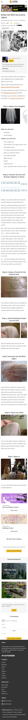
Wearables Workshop (9, 71)
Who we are (5, 693)
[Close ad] (26, 6)
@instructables (8, 701)
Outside (4, 675)
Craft (3, 669)
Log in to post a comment (14, 638)
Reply (14, 630)
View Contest (14, 510)
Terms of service (18, 710)
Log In (14, 610)
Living (3, 673)
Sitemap (4, 691)
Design (3, 667)
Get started (4, 687)
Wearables (22, 20)
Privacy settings (17, 712)
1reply (4, 633)
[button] (2, 2)
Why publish (5, 685)
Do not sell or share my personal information (14, 714)
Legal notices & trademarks (10, 717)
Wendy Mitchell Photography (10, 87)
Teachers (4, 678)
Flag (5, 627)
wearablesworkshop (8, 20)
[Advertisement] (14, 8)
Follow (11, 61)
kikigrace (7, 621)
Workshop (4, 664)
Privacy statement (7, 712)
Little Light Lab (16, 98)
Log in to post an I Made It (14, 551)
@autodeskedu (7, 704)
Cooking (4, 671)
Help (3, 689)
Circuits (16, 20)
